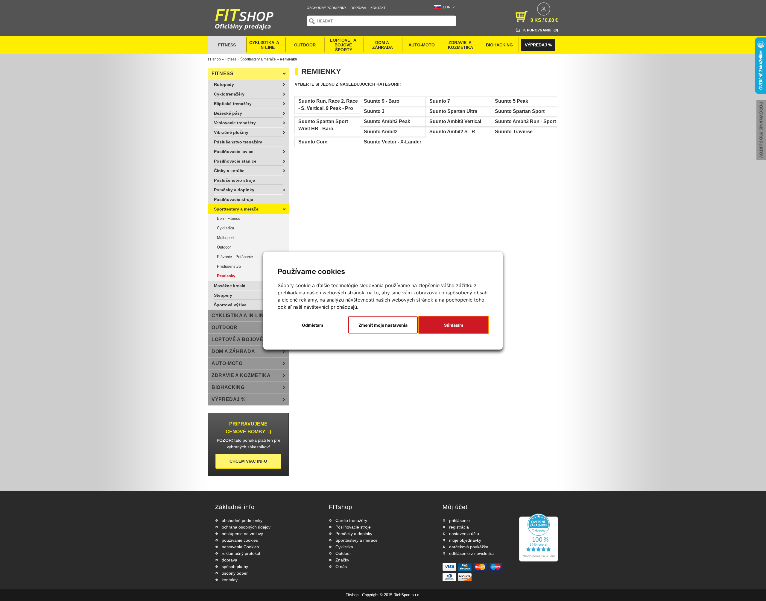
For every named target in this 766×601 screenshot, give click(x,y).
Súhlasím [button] (453, 324)
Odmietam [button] (312, 324)
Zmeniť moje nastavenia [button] (383, 324)
